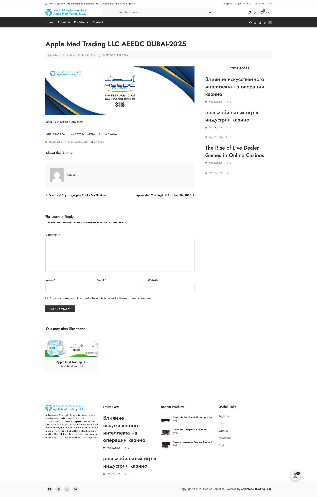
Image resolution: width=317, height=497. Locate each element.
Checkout (259, 3)
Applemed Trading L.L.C (256, 489)
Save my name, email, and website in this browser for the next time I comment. (100, 298)
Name (50, 280)
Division (80, 22)
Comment (53, 235)
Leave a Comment (78, 141)
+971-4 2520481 (56, 3)
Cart (269, 3)
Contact (97, 22)
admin (71, 175)
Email (101, 280)
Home (49, 22)
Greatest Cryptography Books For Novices (78, 195)
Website (153, 280)
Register (228, 3)
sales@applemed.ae (82, 3)
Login (238, 3)
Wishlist (247, 3)
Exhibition (99, 141)
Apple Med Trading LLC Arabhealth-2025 (163, 195)
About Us (63, 22)
